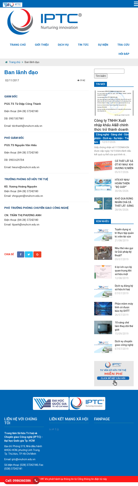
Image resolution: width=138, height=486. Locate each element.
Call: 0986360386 (18, 480)
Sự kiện (103, 44)
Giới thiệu (42, 44)
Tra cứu (123, 44)
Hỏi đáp (124, 54)
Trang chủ (18, 44)
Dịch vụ (63, 44)
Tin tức (83, 44)
